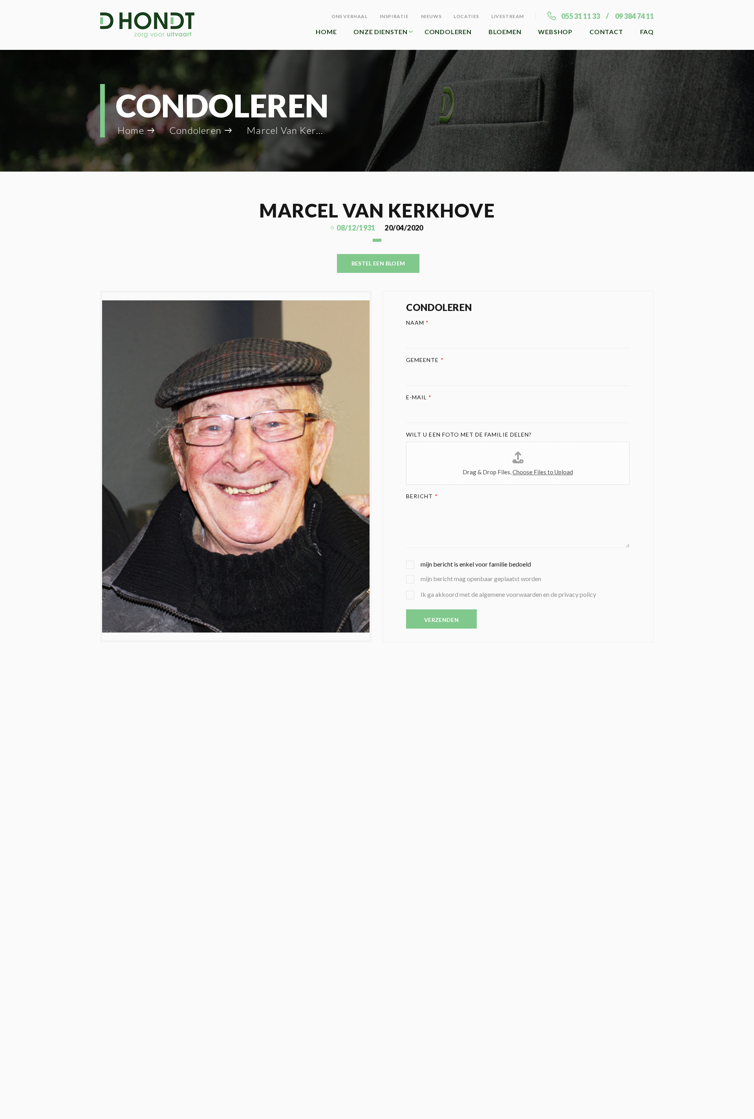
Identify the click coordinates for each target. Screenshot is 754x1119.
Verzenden (441, 619)
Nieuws (431, 16)
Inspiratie (394, 16)
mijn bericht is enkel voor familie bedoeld (476, 564)
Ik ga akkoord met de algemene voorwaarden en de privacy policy (508, 594)
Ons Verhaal (349, 16)
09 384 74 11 (634, 16)
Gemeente (425, 360)
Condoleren (448, 31)
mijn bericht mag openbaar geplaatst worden (481, 578)
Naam (417, 322)
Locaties (466, 16)
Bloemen (505, 31)
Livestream (507, 16)
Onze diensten (380, 31)
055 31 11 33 (580, 16)
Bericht (421, 496)
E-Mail (419, 397)
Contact (606, 31)
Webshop (555, 31)
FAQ (647, 31)
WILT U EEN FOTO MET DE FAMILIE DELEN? (469, 434)
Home (326, 31)
